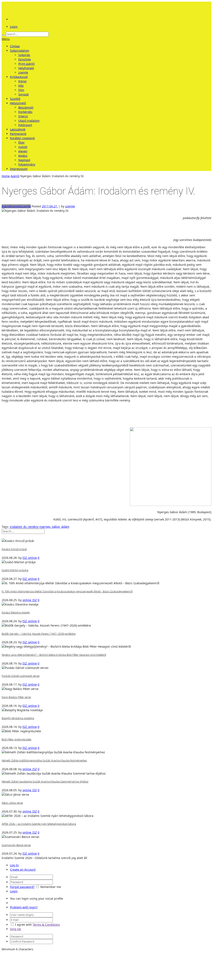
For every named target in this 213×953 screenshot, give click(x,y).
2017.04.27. (50, 206)
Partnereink (18, 134)
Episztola (24, 59)
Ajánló (15, 176)
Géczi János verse (12, 802)
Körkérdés (25, 112)
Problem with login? (24, 907)
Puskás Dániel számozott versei (21, 675)
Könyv (22, 81)
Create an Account (23, 869)
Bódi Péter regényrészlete (16, 739)
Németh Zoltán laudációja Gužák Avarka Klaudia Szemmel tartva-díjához (45, 781)
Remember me (50, 887)
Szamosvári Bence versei (16, 845)
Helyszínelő (18, 103)
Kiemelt (15, 206)
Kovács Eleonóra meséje (16, 612)
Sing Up (15, 929)
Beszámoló (25, 107)
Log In (14, 865)
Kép (21, 86)
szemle (70, 206)
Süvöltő (15, 99)
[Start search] (3, 35)
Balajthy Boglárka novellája (18, 718)
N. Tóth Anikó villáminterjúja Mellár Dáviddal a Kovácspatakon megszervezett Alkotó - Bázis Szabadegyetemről (67, 591)
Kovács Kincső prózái (14, 549)
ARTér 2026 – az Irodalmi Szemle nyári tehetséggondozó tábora (39, 823)
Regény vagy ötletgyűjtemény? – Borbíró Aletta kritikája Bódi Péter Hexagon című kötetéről (54, 654)
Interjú (23, 116)
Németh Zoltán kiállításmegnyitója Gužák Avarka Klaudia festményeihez (44, 760)
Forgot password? (22, 887)
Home (6, 176)
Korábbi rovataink (22, 138)
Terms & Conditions (46, 925)
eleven (22, 151)
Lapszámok (17, 129)
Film (21, 90)
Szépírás (24, 55)
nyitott (22, 147)
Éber (21, 142)
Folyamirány (26, 164)
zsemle (23, 72)
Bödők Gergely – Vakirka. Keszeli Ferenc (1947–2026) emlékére (39, 633)
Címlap (15, 46)
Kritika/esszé (19, 77)
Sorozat (23, 94)
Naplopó (24, 160)
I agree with (23, 925)
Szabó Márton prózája (15, 570)
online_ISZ (29, 600)
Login (14, 27)
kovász (22, 156)
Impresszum (18, 169)
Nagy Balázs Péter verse (16, 697)
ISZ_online (29, 558)
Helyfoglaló (26, 68)
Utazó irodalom (29, 121)
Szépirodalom (19, 51)
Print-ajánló (26, 64)
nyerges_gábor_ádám (54, 527)
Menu (6, 39)
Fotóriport (25, 125)
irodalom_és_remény (24, 527)
